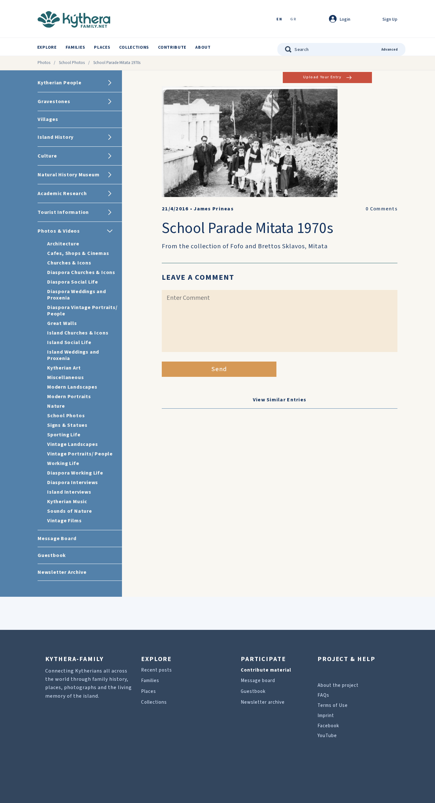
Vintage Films (64, 520)
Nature (56, 406)
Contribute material (266, 670)
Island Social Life (69, 342)
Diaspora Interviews (72, 482)
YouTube (327, 735)
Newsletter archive (263, 702)
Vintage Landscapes (72, 444)
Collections (134, 47)
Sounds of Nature (69, 511)
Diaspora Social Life (72, 281)
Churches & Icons (69, 262)
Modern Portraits (69, 396)
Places (102, 47)
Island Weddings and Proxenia (73, 355)
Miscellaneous (65, 377)
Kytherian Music (67, 501)
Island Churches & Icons (77, 332)
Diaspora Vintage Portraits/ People (82, 310)
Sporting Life (63, 434)
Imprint (325, 715)
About (203, 47)
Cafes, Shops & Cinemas (78, 253)
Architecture (63, 243)
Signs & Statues (67, 425)
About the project (338, 685)
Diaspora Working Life (75, 472)
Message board (258, 680)
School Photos (72, 63)
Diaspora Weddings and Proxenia (76, 294)
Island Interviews (69, 492)
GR (293, 20)
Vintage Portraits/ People (80, 453)
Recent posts (156, 670)
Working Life (63, 463)
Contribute (172, 47)
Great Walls (62, 323)
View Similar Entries (280, 399)
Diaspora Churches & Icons (81, 272)
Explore (47, 47)
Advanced (390, 49)
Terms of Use (332, 705)
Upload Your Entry (322, 77)
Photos (44, 63)
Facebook (328, 725)
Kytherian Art (64, 367)
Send (219, 369)
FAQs (323, 695)
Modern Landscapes (72, 387)
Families (75, 47)
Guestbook (253, 691)
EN (279, 20)
